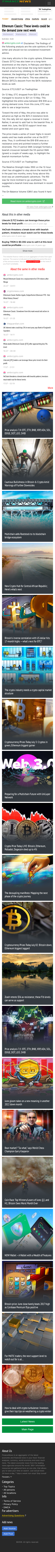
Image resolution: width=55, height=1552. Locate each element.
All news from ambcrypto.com (39, 206)
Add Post (8, 1533)
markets (35, 19)
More (50, 387)
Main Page (28, 1429)
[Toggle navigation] (49, 3)
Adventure (21, 34)
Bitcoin (33, 34)
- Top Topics (8, 1486)
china (27, 19)
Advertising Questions (13, 1515)
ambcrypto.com (15, 274)
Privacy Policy (11, 1504)
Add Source (9, 1528)
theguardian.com (15, 323)
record (44, 19)
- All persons (8, 1489)
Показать (6, 1477)
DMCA (7, 1507)
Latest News (27, 1421)
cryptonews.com (15, 291)
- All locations (9, 1493)
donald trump (17, 19)
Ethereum (9, 34)
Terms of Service (12, 1501)
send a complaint (33, 261)
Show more (27, 251)
